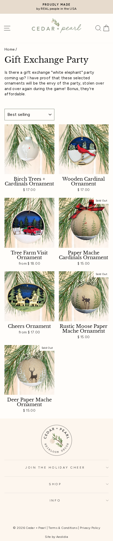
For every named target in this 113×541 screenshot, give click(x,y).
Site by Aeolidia (56, 537)
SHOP (55, 484)
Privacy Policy (90, 528)
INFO (55, 500)
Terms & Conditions (62, 528)
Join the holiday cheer (55, 467)
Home (9, 49)
